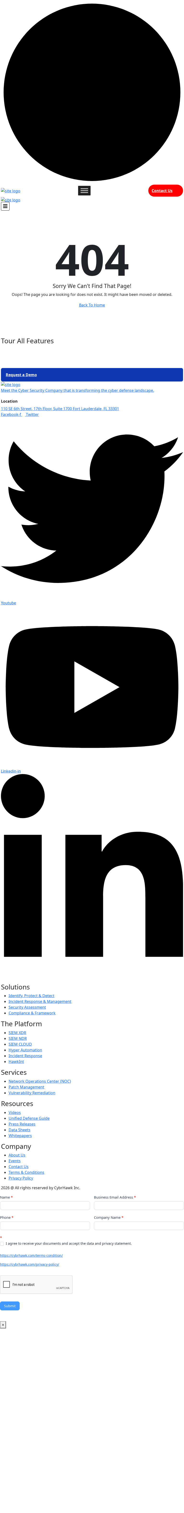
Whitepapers (20, 1135)
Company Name (108, 1217)
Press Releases (22, 1124)
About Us (17, 1155)
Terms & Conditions (26, 1172)
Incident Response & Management (40, 1001)
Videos (15, 1112)
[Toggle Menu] (84, 190)
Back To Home (92, 305)
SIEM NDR (18, 1038)
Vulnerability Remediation (32, 1092)
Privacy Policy (21, 1178)
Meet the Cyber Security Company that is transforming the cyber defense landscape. (77, 390)
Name (6, 1197)
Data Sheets (19, 1129)
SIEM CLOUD (20, 1044)
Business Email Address (115, 1197)
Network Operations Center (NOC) (40, 1081)
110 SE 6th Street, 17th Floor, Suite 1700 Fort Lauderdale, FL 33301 (60, 408)
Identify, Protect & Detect (31, 995)
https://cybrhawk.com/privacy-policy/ (29, 1264)
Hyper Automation (25, 1050)
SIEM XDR (17, 1032)
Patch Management (26, 1087)
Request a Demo (21, 374)
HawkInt (16, 1061)
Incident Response (25, 1055)
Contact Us (162, 190)
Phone (6, 1217)
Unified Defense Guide (29, 1118)
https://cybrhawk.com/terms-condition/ (31, 1255)
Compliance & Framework (32, 1013)
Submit (10, 1306)
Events (15, 1160)
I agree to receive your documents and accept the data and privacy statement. (68, 1243)
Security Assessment (27, 1007)
